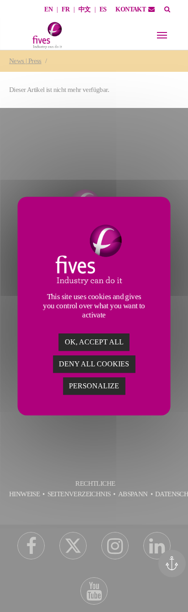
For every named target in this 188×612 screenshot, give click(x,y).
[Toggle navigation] (162, 35)
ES (103, 9)
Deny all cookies (94, 364)
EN (48, 9)
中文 (84, 9)
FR (66, 9)
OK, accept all (94, 342)
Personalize (94, 386)
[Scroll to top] (175, 592)
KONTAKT (130, 9)
